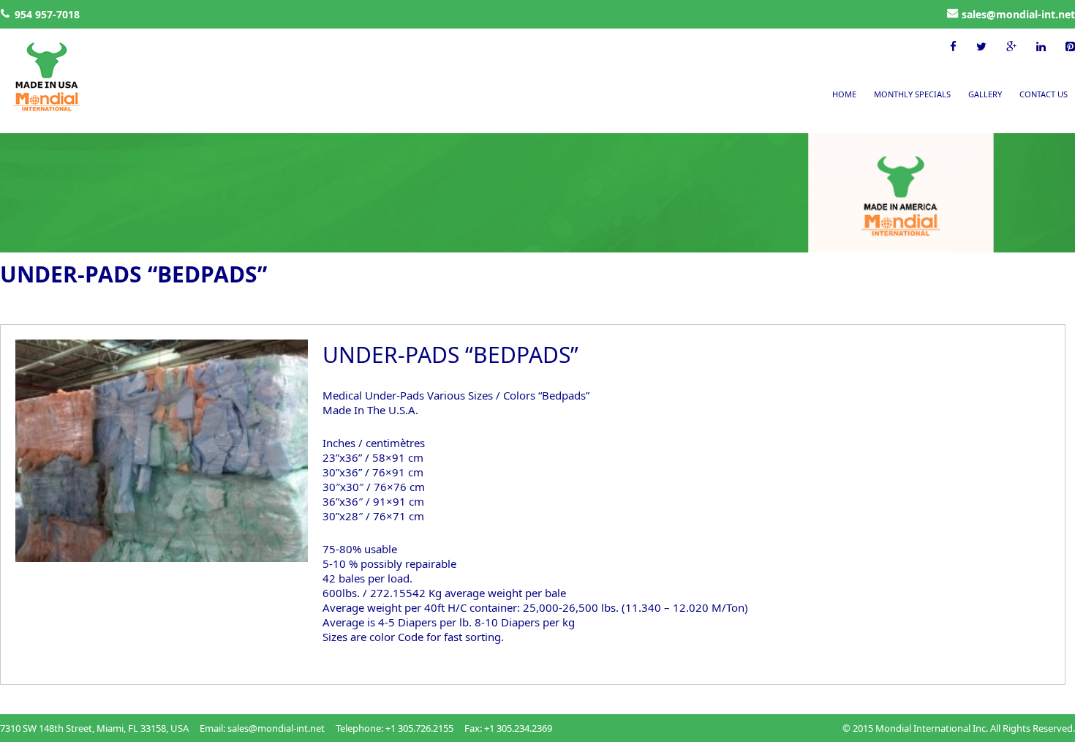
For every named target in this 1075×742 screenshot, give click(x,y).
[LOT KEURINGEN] (41, 78)
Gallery (985, 94)
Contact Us (1043, 94)
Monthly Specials (912, 94)
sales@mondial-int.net (1018, 14)
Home (844, 94)
